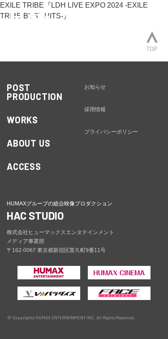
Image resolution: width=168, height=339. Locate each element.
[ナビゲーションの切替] (149, 16)
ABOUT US (28, 143)
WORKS (22, 119)
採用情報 (95, 109)
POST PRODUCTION (35, 92)
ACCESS (24, 166)
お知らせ (95, 87)
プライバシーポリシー (111, 132)
